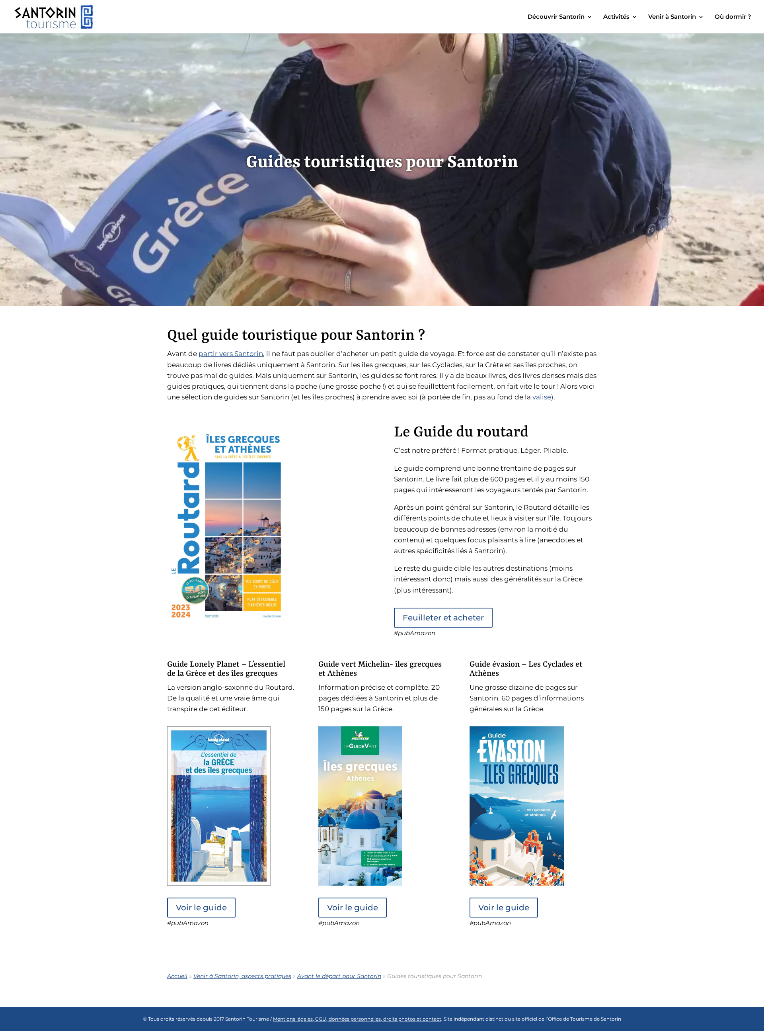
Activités (616, 17)
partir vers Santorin (231, 354)
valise (541, 397)
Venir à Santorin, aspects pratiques (242, 976)
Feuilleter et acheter (443, 617)
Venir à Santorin (672, 17)
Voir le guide (201, 907)
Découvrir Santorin (556, 17)
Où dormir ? (733, 17)
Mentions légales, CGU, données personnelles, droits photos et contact (357, 1019)
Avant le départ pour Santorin (339, 976)
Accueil (177, 976)
